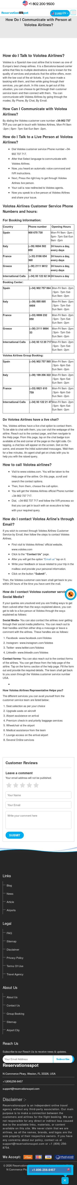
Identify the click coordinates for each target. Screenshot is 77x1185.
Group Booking (15, 1013)
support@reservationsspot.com (21, 1088)
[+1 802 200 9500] (69, 592)
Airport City (13, 1030)
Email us (49, 559)
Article (10, 902)
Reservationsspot (20, 1065)
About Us (12, 997)
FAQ (9, 933)
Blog (9, 885)
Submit (14, 835)
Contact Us (13, 1005)
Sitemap (11, 941)
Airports (11, 910)
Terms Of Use (15, 966)
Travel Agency (15, 974)
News (10, 893)
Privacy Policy (15, 958)
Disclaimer (13, 949)
